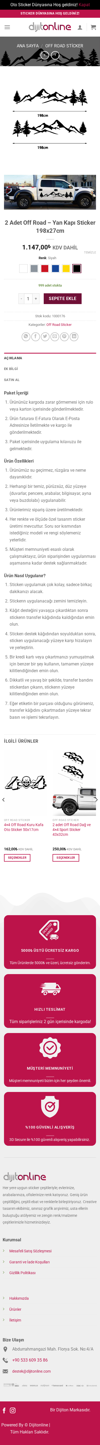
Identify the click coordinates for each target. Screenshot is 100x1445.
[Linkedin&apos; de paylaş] (74, 336)
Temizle (90, 252)
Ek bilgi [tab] (11, 369)
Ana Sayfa (28, 45)
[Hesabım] (80, 27)
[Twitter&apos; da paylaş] (45, 336)
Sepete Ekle (62, 298)
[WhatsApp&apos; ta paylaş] (26, 336)
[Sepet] (93, 27)
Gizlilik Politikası (22, 1273)
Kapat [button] (84, 4)
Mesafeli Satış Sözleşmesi (30, 1251)
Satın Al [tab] (11, 380)
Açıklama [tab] (13, 358)
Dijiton (62, 1409)
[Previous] (3, 810)
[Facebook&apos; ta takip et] (4, 1411)
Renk (42, 258)
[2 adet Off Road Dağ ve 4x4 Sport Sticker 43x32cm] (74, 783)
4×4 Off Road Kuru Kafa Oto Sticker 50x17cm (23, 827)
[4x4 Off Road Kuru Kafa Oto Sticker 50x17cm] (25, 783)
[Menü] (7, 27)
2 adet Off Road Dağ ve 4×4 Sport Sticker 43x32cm (72, 829)
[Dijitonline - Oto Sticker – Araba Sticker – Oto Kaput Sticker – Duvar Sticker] (50, 27)
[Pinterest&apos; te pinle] (64, 336)
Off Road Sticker (64, 45)
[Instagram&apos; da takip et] (12, 1411)
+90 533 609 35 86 (30, 1360)
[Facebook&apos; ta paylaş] (35, 336)
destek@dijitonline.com (31, 1371)
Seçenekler (17, 857)
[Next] (96, 810)
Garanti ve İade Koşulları (29, 1262)
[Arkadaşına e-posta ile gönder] (54, 336)
